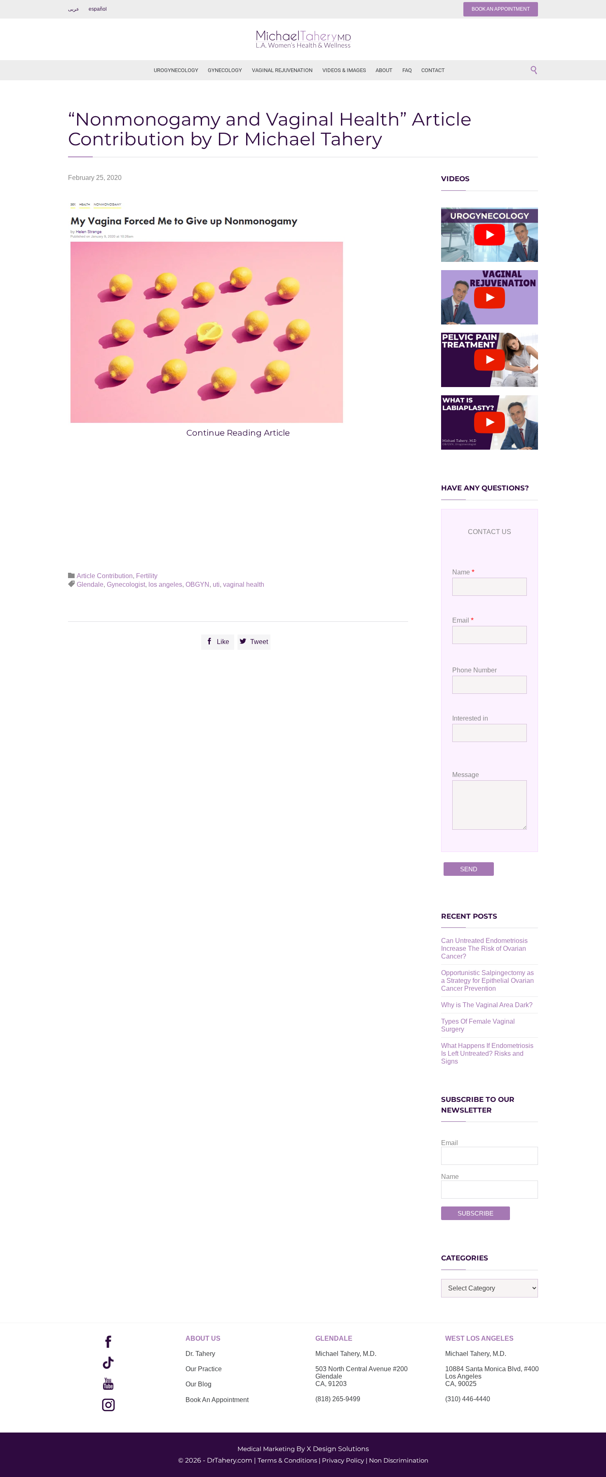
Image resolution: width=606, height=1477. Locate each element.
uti (216, 584)
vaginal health (243, 584)
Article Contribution (105, 575)
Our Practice (204, 1368)
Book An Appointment (217, 1399)
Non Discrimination (398, 1460)
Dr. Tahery (200, 1353)
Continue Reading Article (238, 433)
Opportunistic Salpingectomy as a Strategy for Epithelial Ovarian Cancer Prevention (487, 980)
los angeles (165, 584)
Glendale (90, 584)
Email (449, 1142)
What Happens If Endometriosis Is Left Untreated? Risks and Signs (487, 1053)
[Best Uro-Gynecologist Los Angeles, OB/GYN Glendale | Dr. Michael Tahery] (303, 39)
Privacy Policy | (344, 1460)
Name (450, 1176)
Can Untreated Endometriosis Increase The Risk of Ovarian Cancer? (484, 948)
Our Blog (198, 1384)
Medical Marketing (266, 1449)
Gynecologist (126, 584)
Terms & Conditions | (289, 1460)
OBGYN (197, 584)
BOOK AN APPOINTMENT (501, 9)
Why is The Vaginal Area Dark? (487, 1004)
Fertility (146, 575)
